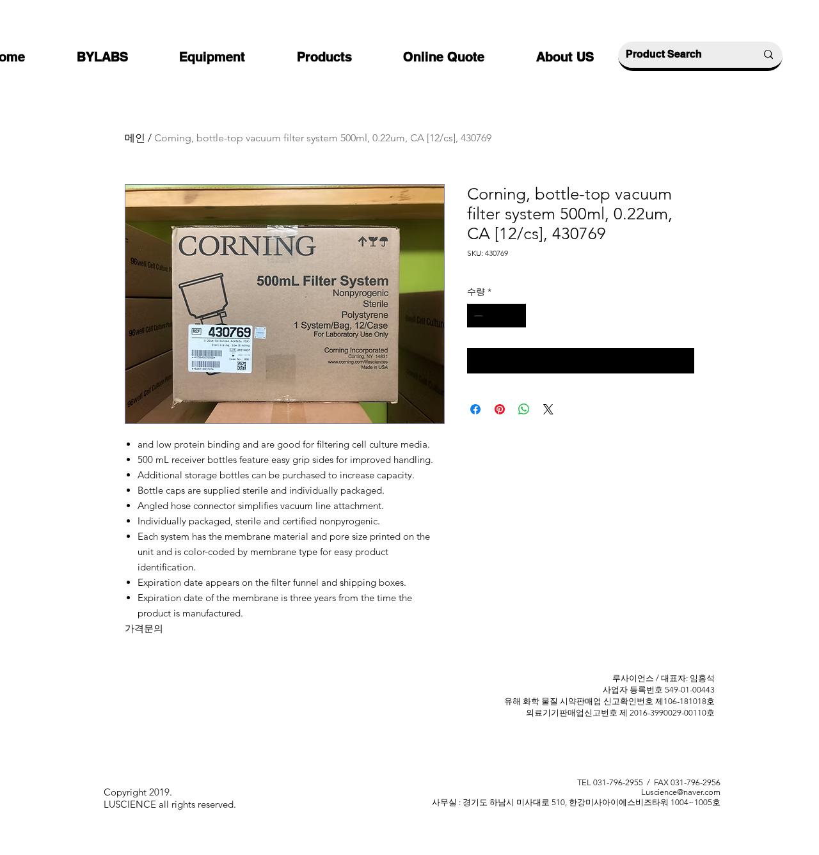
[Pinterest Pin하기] (499, 409)
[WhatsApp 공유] (524, 409)
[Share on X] (548, 409)
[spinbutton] (496, 315)
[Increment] (516, 315)
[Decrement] (477, 315)
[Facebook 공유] (475, 409)
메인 (135, 138)
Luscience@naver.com (680, 792)
